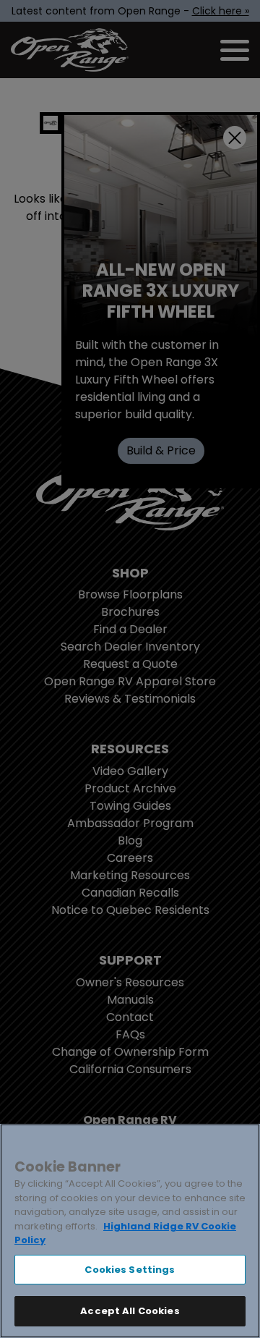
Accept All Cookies (129, 1311)
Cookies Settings (129, 1269)
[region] (130, 1231)
